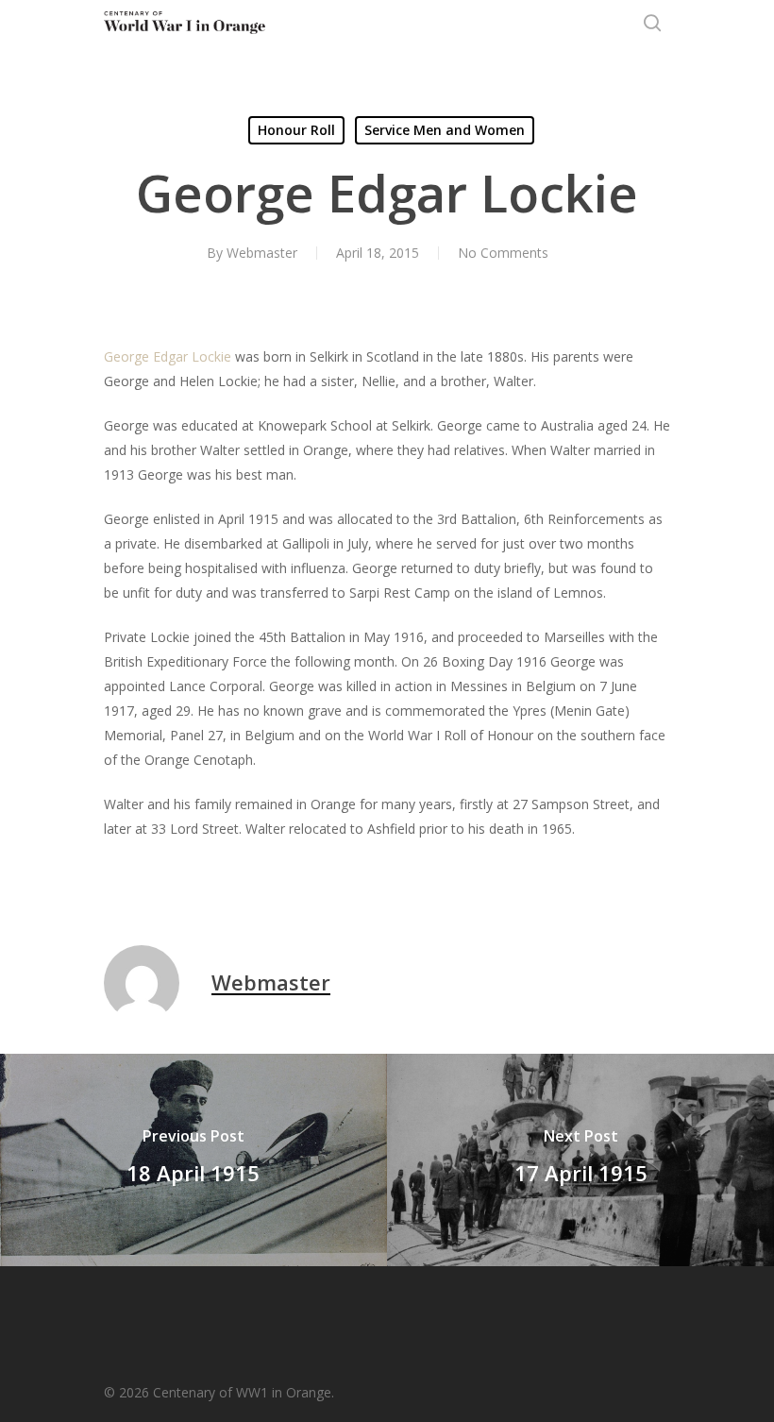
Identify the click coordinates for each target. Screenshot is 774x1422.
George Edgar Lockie (167, 356)
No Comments (503, 253)
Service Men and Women (444, 130)
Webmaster (262, 253)
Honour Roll (296, 130)
